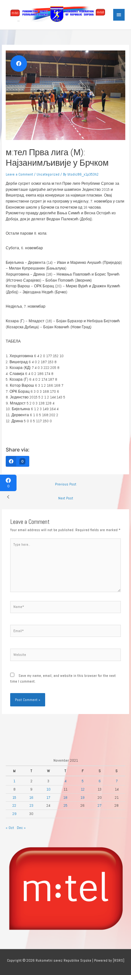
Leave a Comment (19, 174)
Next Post (65, 498)
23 (31, 805)
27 (99, 805)
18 (65, 797)
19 (82, 797)
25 (65, 805)
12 (83, 789)
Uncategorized (48, 174)
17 (48, 797)
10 (48, 789)
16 (31, 797)
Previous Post (65, 484)
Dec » (21, 827)
